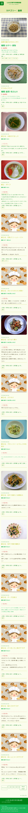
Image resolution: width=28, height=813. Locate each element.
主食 (3, 58)
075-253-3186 (5, 809)
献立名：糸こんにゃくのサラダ (12, 757)
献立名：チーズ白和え (9, 597)
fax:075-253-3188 (13, 809)
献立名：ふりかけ (7, 397)
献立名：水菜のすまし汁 (10, 136)
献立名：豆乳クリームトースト (12, 237)
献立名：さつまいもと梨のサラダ (13, 648)
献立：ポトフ (6, 185)
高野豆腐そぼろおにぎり (10, 42)
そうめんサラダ (6, 88)
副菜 (6, 58)
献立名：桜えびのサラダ (10, 706)
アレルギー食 (15, 58)
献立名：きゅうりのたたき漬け (12, 291)
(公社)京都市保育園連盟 (14, 2)
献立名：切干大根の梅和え (10, 544)
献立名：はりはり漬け (9, 340)
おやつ (10, 58)
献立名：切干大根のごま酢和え (12, 495)
